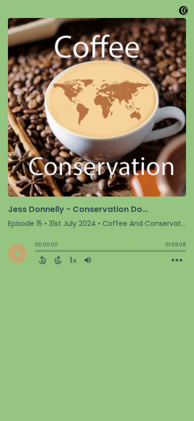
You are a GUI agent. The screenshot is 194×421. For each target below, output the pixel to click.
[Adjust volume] (88, 260)
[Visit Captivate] (183, 12)
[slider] (37, 252)
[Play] (17, 253)
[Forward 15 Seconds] (58, 260)
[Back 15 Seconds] (42, 260)
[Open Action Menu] (177, 260)
